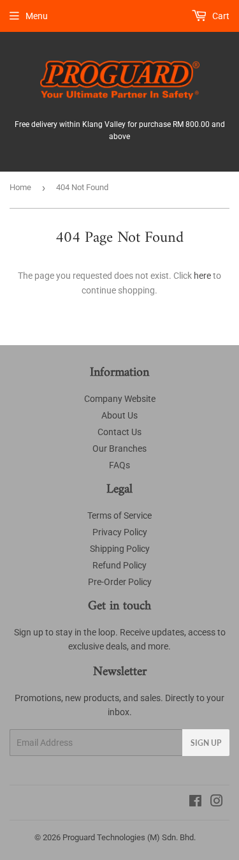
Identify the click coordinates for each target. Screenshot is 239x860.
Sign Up (206, 743)
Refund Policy (119, 565)
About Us (119, 415)
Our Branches (119, 448)
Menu (36, 16)
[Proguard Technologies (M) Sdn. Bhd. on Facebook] (195, 802)
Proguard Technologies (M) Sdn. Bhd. (129, 837)
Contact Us (119, 432)
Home (20, 187)
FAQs (119, 465)
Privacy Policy (119, 532)
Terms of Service (119, 515)
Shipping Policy (120, 549)
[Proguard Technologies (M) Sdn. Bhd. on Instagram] (216, 802)
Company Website (120, 399)
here (202, 276)
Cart (219, 16)
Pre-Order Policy (120, 582)
